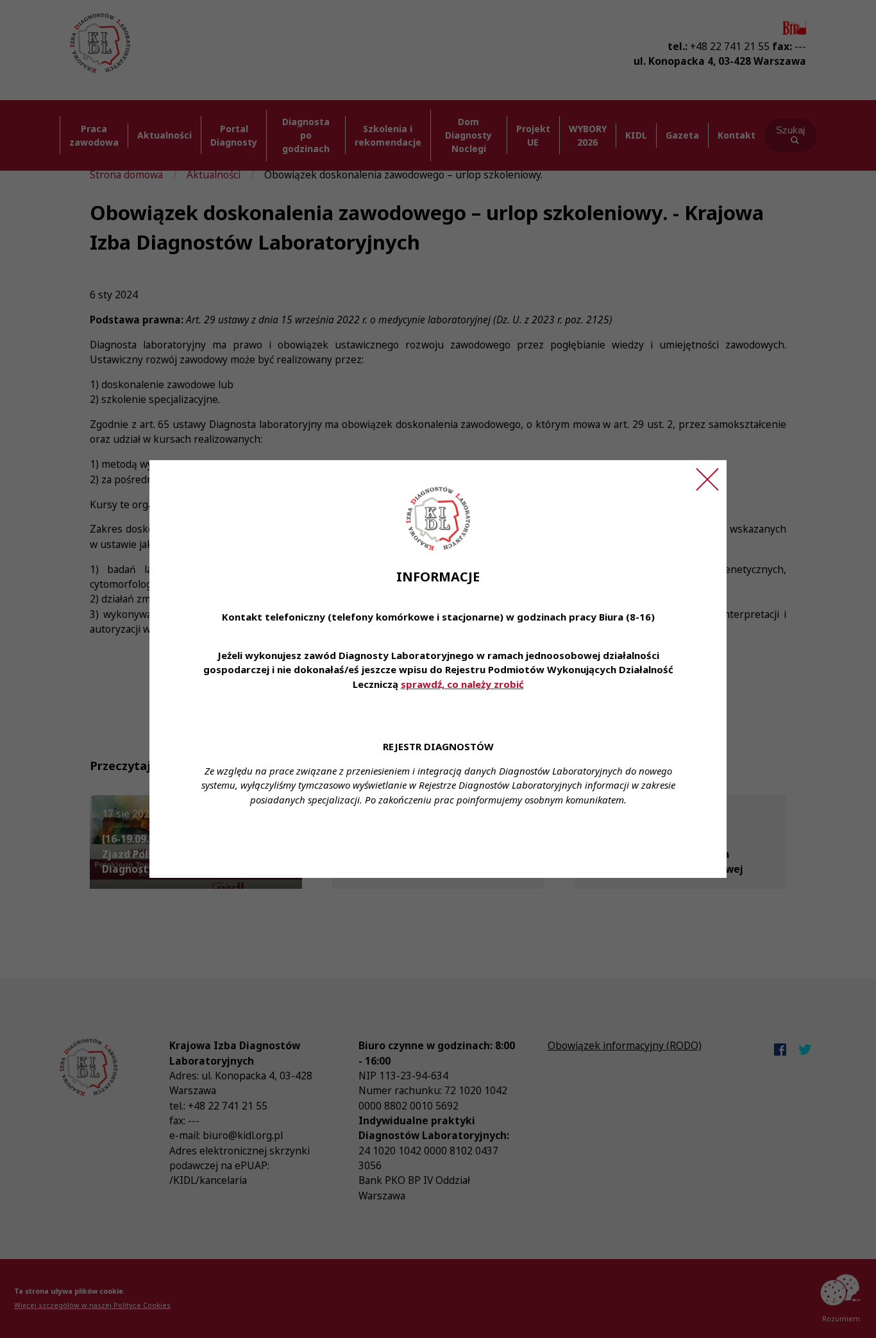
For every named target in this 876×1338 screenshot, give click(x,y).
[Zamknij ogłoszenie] (707, 479)
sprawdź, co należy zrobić (462, 684)
